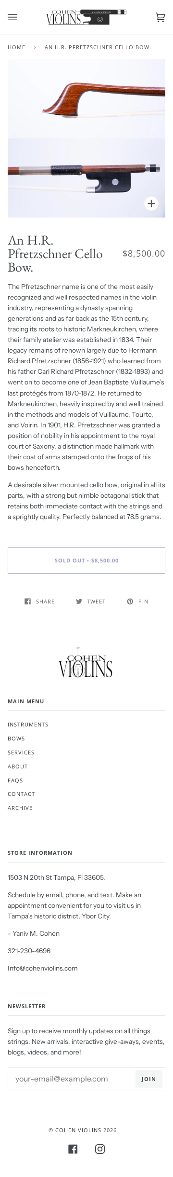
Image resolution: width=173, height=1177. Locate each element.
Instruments (28, 724)
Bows (16, 738)
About (18, 766)
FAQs (15, 780)
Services (21, 752)
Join (149, 1078)
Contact (21, 793)
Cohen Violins (78, 1130)
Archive (20, 807)
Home (16, 47)
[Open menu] (22, 17)
